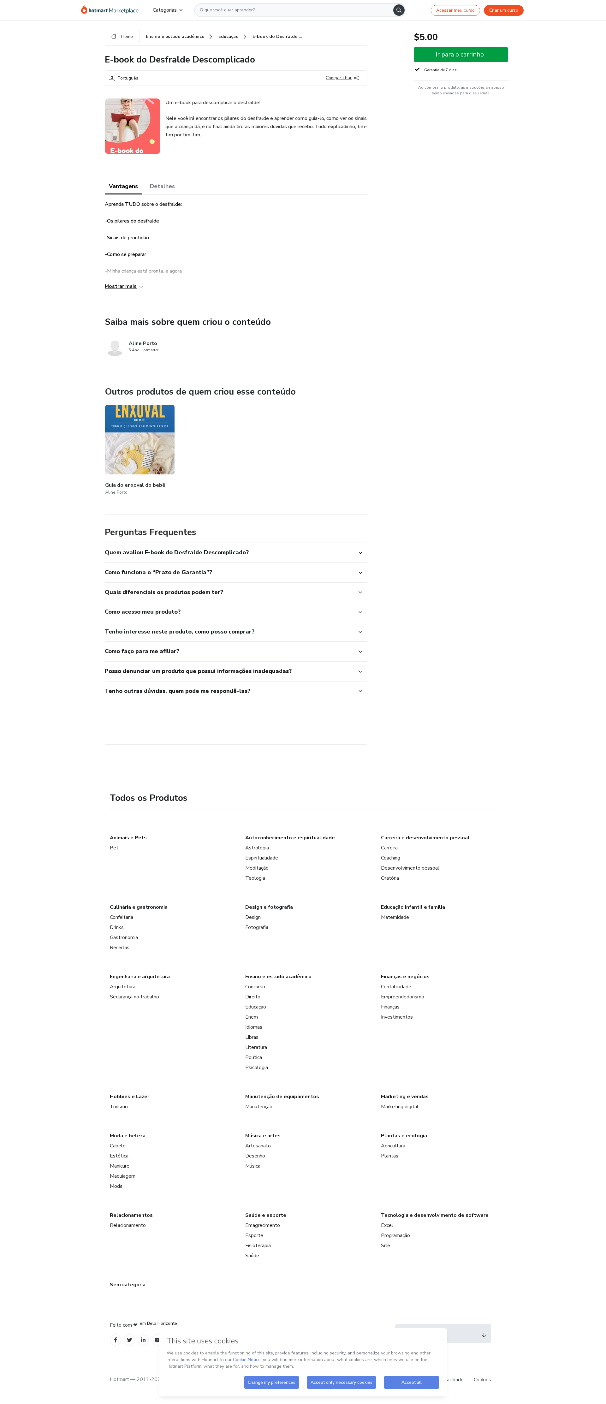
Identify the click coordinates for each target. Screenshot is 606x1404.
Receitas (119, 947)
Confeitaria (121, 917)
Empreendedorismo (402, 996)
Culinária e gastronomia (139, 907)
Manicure (119, 1166)
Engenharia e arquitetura (140, 976)
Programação (395, 1235)
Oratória (390, 878)
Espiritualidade (261, 857)
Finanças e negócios (405, 976)
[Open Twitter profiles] (129, 1340)
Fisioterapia (258, 1245)
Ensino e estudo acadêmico (278, 976)
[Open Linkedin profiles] (143, 1340)
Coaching (390, 857)
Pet (114, 847)
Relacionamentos (131, 1215)
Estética (119, 1155)
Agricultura (393, 1145)
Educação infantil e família (413, 907)
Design (253, 917)
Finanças (390, 1006)
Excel (387, 1225)
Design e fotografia (269, 907)
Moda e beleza (128, 1135)
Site (385, 1245)
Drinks (117, 927)
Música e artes (263, 1135)
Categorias (165, 10)
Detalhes (162, 186)
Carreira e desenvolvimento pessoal (425, 837)
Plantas (389, 1155)
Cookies (482, 1379)
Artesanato (258, 1145)
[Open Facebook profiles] (115, 1340)
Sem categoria (128, 1284)
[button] (229, 552)
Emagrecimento (262, 1225)
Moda (116, 1186)
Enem (251, 1017)
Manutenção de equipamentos (282, 1096)
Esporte (254, 1235)
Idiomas (253, 1027)
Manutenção (258, 1106)
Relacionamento (128, 1225)
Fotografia (256, 927)
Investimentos (397, 1017)
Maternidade (395, 917)
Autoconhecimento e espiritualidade (290, 837)
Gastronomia (124, 937)
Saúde (252, 1255)
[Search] (399, 10)
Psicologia (256, 1067)
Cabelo (118, 1145)
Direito (252, 996)
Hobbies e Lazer (129, 1096)
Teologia (255, 878)
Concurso (255, 986)
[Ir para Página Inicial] (112, 10)
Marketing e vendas (405, 1096)
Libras (251, 1037)
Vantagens (123, 186)
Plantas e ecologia (404, 1135)
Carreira (389, 847)
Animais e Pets (128, 837)
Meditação (257, 868)
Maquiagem (122, 1176)
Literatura (256, 1047)
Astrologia (257, 847)
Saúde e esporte (265, 1215)
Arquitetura (122, 986)
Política (253, 1057)
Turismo (119, 1106)
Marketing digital (400, 1106)
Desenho (255, 1155)
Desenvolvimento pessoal (410, 868)
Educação (255, 1006)
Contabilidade (396, 986)
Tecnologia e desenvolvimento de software (435, 1215)
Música (252, 1166)
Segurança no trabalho (134, 996)
